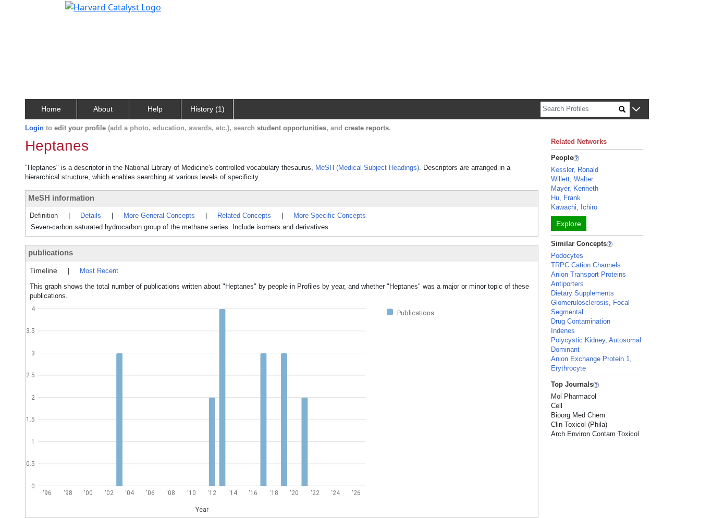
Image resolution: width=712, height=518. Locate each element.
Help (155, 109)
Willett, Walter (572, 179)
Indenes (563, 331)
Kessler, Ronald (574, 170)
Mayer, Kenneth (574, 188)
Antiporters (567, 284)
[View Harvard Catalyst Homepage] (113, 6)
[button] (636, 110)
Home (51, 109)
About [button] (103, 109)
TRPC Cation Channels (586, 265)
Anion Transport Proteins (588, 274)
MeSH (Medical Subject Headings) (367, 167)
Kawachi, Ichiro (574, 207)
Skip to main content (43, 12)
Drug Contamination (580, 321)
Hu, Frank (566, 198)
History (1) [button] (207, 109)
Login (34, 128)
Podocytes (567, 256)
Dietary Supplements (582, 293)
